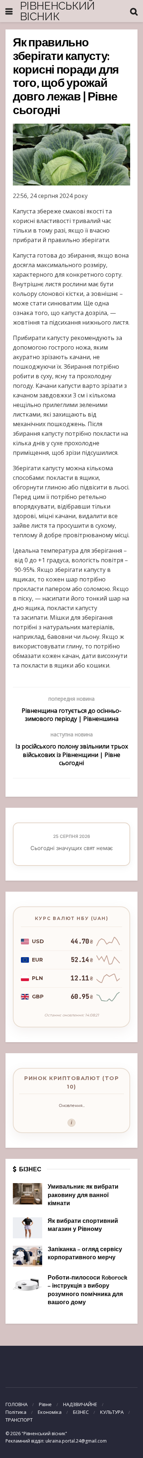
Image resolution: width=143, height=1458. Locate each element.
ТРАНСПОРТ (19, 1419)
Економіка (50, 1412)
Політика (16, 1412)
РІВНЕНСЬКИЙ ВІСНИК (57, 11)
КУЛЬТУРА (112, 1412)
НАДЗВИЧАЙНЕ (80, 1404)
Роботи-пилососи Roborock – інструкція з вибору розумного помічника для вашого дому (87, 1290)
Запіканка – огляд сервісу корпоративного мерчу (85, 1254)
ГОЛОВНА (16, 1404)
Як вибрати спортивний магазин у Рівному (83, 1225)
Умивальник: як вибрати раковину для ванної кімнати (83, 1195)
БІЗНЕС (81, 1412)
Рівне (45, 1404)
